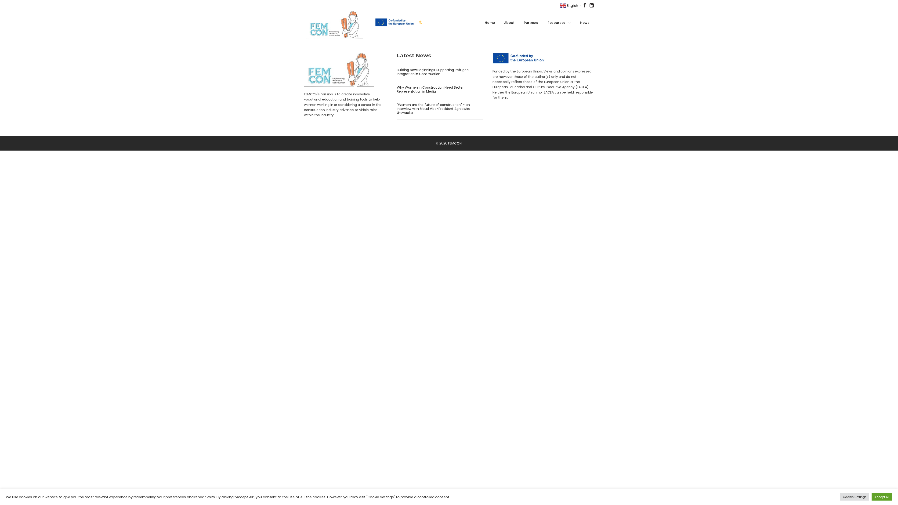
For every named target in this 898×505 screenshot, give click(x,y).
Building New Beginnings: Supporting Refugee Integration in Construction (433, 72)
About (509, 22)
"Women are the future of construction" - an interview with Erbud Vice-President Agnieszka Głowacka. (434, 108)
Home (490, 22)
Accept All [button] (881, 497)
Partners (531, 22)
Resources (556, 22)
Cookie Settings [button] (854, 497)
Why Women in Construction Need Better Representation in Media (430, 89)
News (584, 22)
